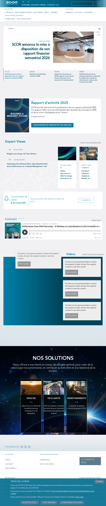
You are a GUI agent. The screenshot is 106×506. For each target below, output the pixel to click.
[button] (95, 4)
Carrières (54, 12)
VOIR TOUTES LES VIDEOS (92, 255)
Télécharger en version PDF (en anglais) (52, 125)
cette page (79, 497)
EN (28, 2)
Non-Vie (7, 460)
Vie (10, 149)
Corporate (9, 12)
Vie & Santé (79, 12)
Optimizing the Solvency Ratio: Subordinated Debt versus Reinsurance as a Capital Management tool (27, 165)
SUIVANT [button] (97, 32)
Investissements (10, 468)
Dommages (69, 12)
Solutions (69, 9)
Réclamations (10, 478)
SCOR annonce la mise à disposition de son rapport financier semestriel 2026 (31, 51)
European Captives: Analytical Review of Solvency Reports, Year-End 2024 (87, 175)
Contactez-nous (88, 461)
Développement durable (23, 12)
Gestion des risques (24, 19)
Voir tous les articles (90, 143)
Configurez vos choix (71, 502)
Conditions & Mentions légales (90, 478)
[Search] (99, 4)
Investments (88, 12)
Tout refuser (49, 502)
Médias (46, 12)
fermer (99, 482)
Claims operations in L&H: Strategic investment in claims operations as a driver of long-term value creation (66, 175)
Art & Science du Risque (14, 15)
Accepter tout (30, 502)
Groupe (10, 28)
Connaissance (10, 19)
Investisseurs (38, 12)
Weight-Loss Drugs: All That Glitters (22, 154)
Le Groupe (9, 9)
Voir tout (96, 221)
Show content (24, 264)
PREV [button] (98, 35)
